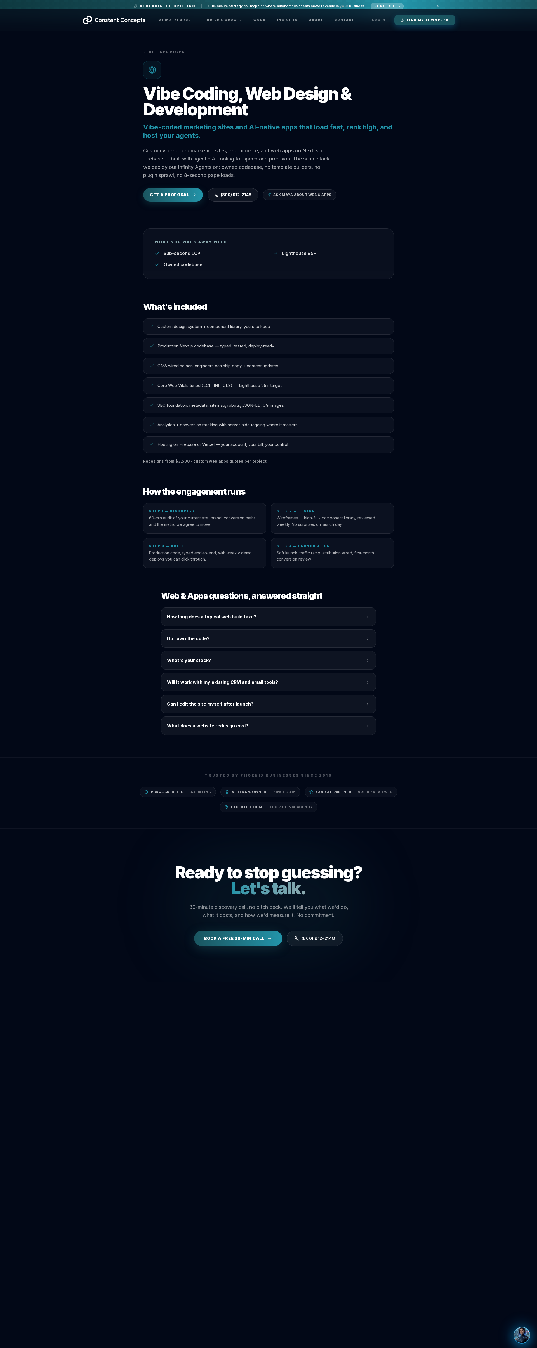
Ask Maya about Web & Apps (302, 195)
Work (259, 20)
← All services (164, 52)
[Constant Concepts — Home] (114, 20)
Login (378, 20)
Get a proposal (170, 194)
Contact (344, 20)
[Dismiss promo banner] (438, 6)
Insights (287, 20)
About (316, 20)
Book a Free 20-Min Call (234, 938)
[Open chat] (522, 1335)
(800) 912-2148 (236, 194)
